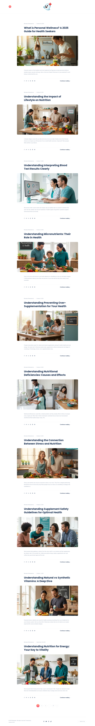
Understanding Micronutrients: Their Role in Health (47, 235)
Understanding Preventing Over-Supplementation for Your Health (45, 304)
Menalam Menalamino (29, 23)
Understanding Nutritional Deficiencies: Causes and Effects (45, 373)
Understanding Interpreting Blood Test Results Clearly (45, 167)
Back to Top (82, 721)
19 (53, 705)
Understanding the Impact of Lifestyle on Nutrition (42, 98)
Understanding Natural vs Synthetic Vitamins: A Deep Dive (47, 579)
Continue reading (64, 81)
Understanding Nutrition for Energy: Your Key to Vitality (46, 648)
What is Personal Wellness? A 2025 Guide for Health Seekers (46, 29)
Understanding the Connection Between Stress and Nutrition (44, 441)
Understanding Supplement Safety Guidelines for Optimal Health (46, 510)
